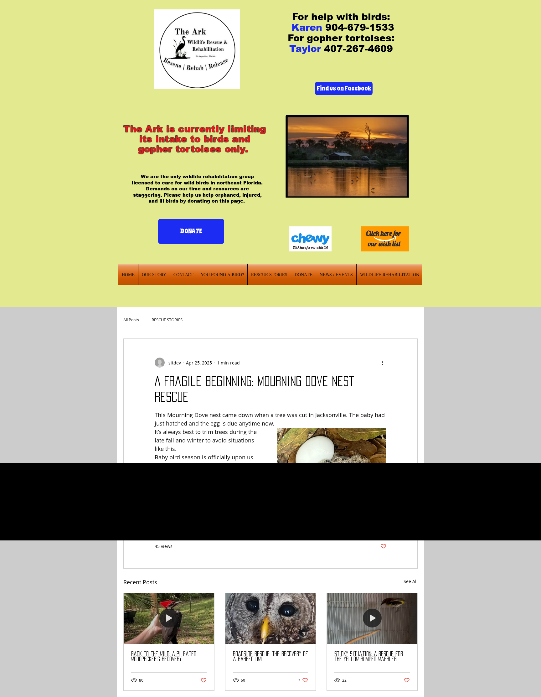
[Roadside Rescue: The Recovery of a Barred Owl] (270, 618)
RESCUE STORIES (167, 320)
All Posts (131, 320)
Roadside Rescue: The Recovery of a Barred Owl (270, 656)
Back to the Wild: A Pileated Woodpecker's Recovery (163, 656)
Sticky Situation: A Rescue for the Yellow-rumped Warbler (368, 656)
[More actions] (382, 362)
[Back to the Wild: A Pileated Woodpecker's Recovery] (169, 618)
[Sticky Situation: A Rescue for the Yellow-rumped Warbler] (372, 618)
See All (411, 581)
